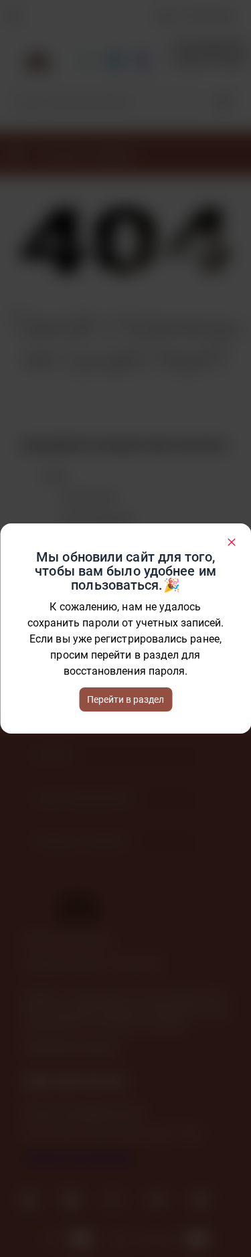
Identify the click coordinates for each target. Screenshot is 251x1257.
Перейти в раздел (125, 699)
